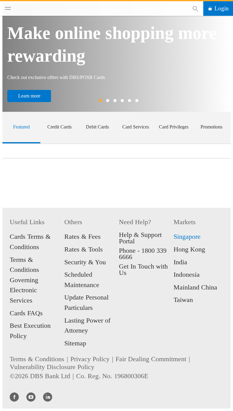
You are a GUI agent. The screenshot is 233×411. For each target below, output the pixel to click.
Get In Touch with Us (143, 269)
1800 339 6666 (143, 254)
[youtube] (30, 396)
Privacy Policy (90, 359)
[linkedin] (47, 396)
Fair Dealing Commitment (151, 359)
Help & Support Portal (140, 238)
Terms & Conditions (37, 359)
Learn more (29, 95)
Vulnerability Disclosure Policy (52, 367)
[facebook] (14, 396)
